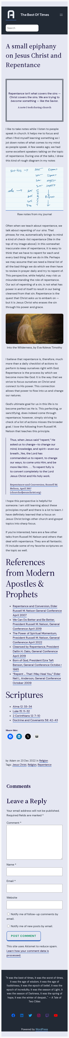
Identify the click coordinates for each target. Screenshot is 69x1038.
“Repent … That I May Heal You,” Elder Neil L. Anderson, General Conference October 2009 (37, 678)
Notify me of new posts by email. (32, 926)
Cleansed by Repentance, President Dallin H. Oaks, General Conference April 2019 (36, 651)
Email (11, 881)
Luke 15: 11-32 (21, 711)
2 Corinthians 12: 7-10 (26, 716)
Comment (14, 823)
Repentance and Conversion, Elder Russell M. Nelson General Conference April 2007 (37, 610)
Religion (43, 760)
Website (12, 897)
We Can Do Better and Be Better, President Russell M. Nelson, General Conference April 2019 (36, 624)
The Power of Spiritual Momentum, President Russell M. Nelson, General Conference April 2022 (36, 637)
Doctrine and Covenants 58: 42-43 (35, 720)
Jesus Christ (19, 764)
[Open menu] (61, 15)
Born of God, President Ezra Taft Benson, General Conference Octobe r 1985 (37, 664)
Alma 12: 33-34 (22, 706)
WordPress (42, 1029)
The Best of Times (35, 15)
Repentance (44, 764)
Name (11, 864)
